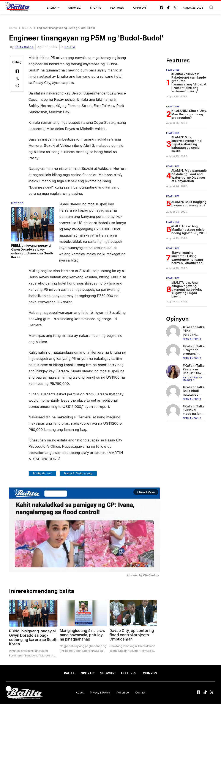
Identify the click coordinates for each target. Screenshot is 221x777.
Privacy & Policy (100, 692)
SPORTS (95, 7)
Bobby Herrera (42, 473)
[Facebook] (17, 71)
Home (13, 27)
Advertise (123, 692)
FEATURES (117, 7)
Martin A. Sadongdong (78, 473)
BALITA (51, 7)
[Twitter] (17, 78)
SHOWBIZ (74, 7)
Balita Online (24, 47)
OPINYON (139, 7)
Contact (140, 692)
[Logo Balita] (18, 7)
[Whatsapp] (17, 86)
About (80, 692)
